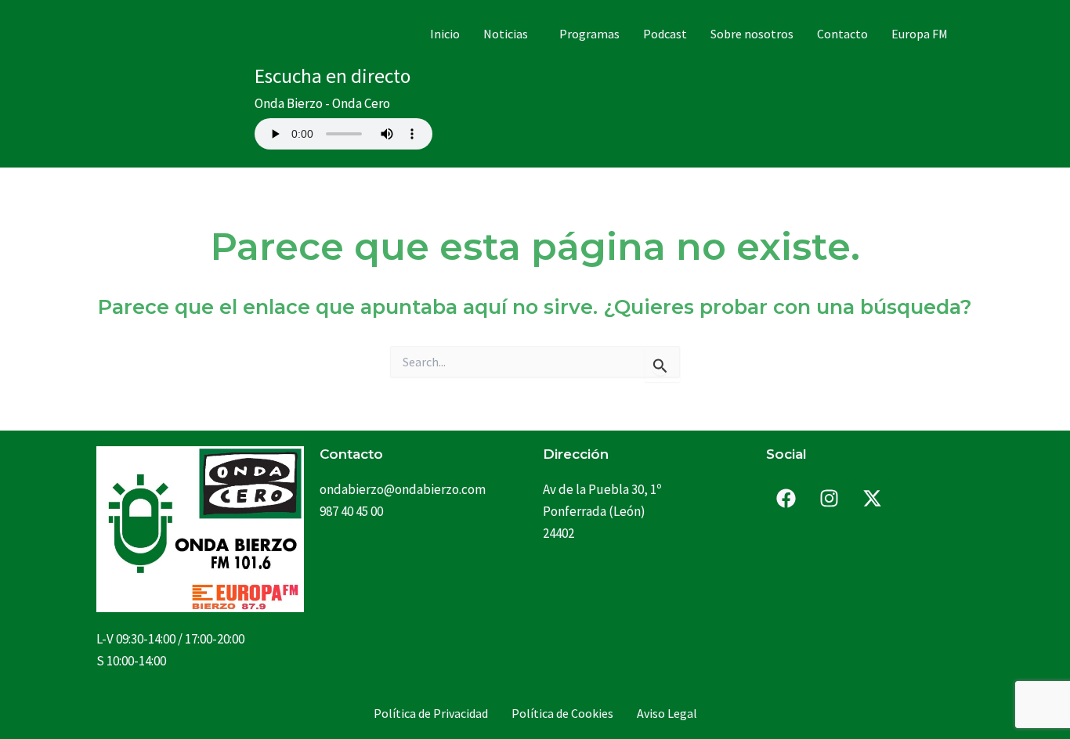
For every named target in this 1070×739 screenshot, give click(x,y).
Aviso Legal (667, 713)
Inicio (445, 33)
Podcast (665, 33)
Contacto (842, 33)
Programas (589, 33)
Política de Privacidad (431, 713)
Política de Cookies (562, 713)
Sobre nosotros (751, 33)
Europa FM (919, 33)
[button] (510, 34)
